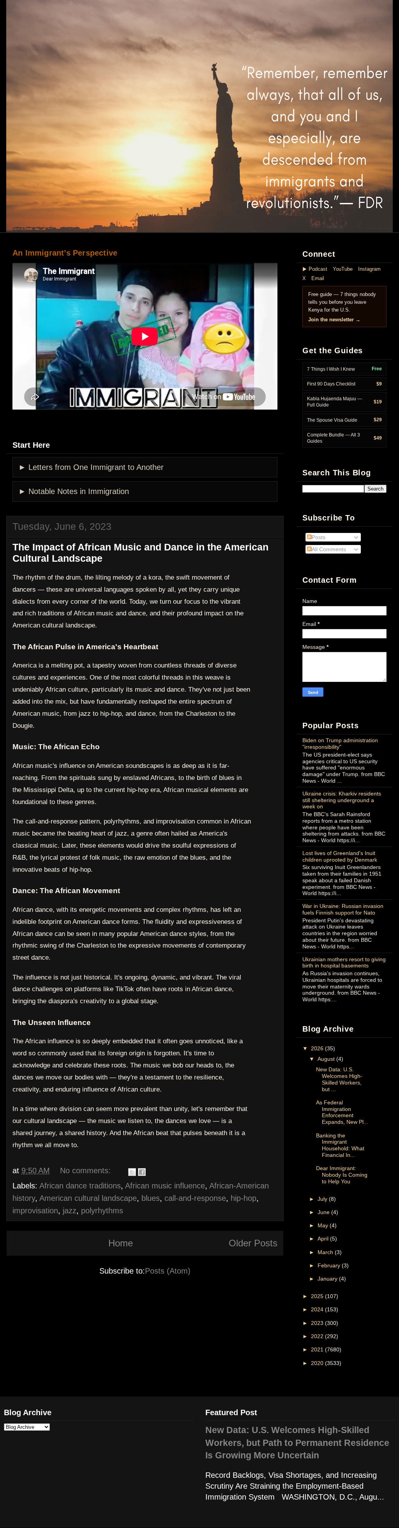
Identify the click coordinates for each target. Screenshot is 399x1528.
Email (317, 278)
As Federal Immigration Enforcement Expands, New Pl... (342, 1112)
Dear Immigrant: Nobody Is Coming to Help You (341, 1175)
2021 (317, 1349)
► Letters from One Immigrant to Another (91, 467)
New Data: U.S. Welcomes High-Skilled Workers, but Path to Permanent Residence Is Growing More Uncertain (297, 1443)
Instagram (369, 269)
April (323, 1238)
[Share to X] (132, 1172)
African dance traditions (80, 1185)
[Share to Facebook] (142, 1172)
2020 (317, 1363)
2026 (317, 1048)
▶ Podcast (314, 269)
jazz (69, 1210)
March (325, 1252)
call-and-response (195, 1198)
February (329, 1265)
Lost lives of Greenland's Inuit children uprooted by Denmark (339, 856)
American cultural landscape (88, 1198)
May (323, 1225)
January (327, 1279)
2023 (317, 1323)
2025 (317, 1296)
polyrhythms (102, 1210)
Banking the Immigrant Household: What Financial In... (340, 1145)
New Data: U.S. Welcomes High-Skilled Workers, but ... (339, 1079)
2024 (317, 1309)
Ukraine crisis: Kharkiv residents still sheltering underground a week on (341, 800)
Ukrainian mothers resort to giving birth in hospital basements (344, 962)
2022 (317, 1336)
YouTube (343, 269)
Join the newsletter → (334, 319)
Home (120, 1243)
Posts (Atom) (168, 1271)
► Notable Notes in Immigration (73, 491)
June (324, 1212)
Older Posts (253, 1243)
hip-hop (243, 1198)
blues (150, 1198)
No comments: (85, 1170)
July (322, 1199)
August (326, 1059)
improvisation (35, 1210)
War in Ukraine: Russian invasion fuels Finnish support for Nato (342, 909)
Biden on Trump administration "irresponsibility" (340, 743)
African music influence (165, 1185)
